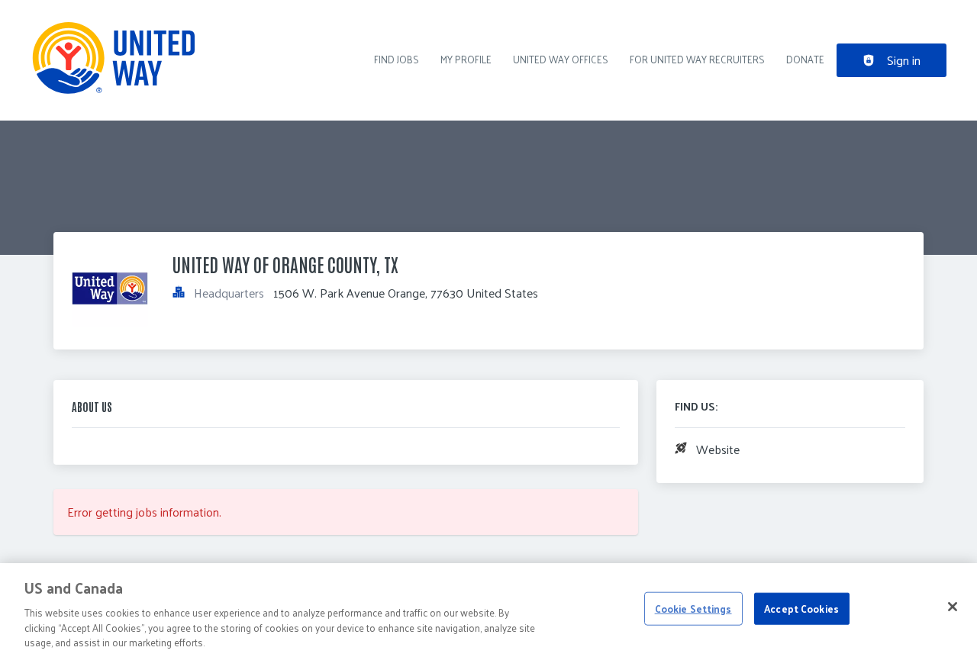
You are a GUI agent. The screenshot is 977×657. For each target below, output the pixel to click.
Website (718, 449)
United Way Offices (560, 59)
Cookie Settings (693, 608)
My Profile (466, 59)
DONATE (805, 59)
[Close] (952, 606)
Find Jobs (396, 59)
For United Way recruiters (697, 59)
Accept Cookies (801, 608)
